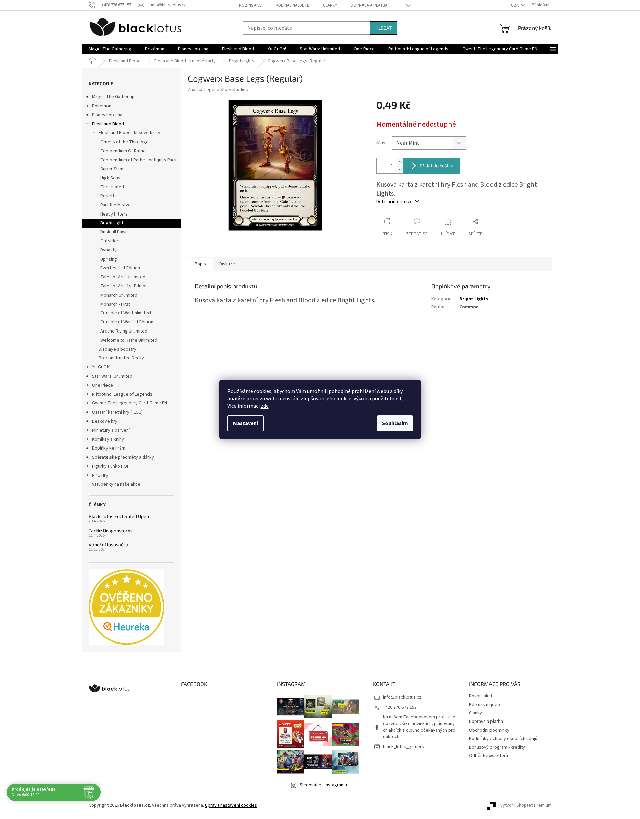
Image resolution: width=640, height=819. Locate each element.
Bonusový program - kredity (497, 747)
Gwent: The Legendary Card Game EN (129, 403)
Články (330, 5)
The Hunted (112, 187)
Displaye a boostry (117, 349)
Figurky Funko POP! (111, 466)
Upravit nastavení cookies (231, 805)
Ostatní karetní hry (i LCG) (117, 412)
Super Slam (111, 169)
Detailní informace (394, 201)
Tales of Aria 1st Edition (124, 286)
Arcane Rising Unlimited (123, 331)
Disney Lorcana (107, 115)
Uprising (108, 259)
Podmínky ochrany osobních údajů (503, 738)
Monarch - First (115, 304)
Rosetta (108, 196)
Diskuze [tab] (227, 264)
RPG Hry (100, 475)
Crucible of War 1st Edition (126, 322)
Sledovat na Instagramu (323, 785)
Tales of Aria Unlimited (122, 277)
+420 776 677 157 (400, 707)
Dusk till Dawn (114, 232)
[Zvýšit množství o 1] (400, 162)
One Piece (102, 385)
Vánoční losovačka (108, 544)
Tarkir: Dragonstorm (110, 530)
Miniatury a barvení (111, 430)
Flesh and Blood (108, 124)
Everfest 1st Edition (120, 268)
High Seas (110, 177)
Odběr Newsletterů (488, 755)
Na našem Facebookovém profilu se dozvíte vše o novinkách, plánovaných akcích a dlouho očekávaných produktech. (419, 727)
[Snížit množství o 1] (400, 169)
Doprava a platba (369, 5)
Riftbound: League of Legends (122, 394)
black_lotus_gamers (403, 746)
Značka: (218, 89)
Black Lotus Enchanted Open (119, 516)
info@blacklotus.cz (402, 697)
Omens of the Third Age (124, 142)
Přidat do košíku (436, 165)
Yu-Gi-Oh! (101, 367)
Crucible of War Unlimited (125, 313)
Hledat (383, 28)
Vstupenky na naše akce (116, 484)
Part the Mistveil (116, 205)
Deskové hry (104, 421)
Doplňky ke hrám (108, 448)
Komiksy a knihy (108, 439)
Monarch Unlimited (118, 295)
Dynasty (108, 250)
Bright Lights (113, 223)
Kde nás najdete (292, 5)
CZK (515, 5)
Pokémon (101, 106)
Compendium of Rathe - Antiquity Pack (138, 160)
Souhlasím (395, 423)
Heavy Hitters (114, 214)
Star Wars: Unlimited (112, 376)
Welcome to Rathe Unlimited (128, 340)
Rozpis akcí (250, 5)
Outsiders (110, 241)
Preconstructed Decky (121, 358)
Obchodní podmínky (489, 730)
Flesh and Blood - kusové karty (129, 132)
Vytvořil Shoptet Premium (526, 805)
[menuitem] (110, 49)
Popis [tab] (200, 264)
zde (265, 406)
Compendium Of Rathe (123, 151)
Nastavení (245, 423)
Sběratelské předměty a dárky (123, 457)
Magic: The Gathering (113, 96)
